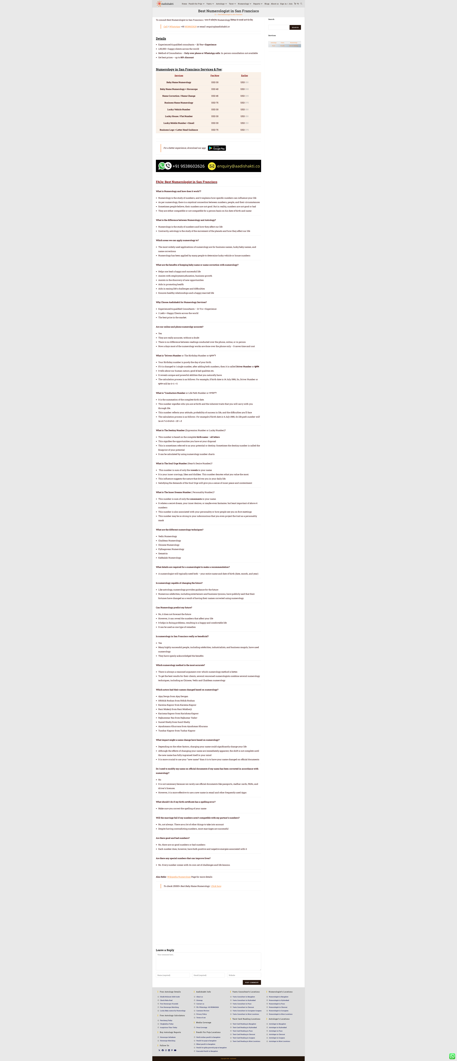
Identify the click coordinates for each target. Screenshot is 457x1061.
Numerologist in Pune (277, 1004)
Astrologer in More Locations (279, 1041)
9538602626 (190, 26)
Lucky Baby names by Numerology (173, 1011)
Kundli (282, 46)
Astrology (273, 42)
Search (295, 27)
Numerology (293, 42)
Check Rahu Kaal (166, 1000)
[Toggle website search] (301, 3)
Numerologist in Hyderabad (279, 1000)
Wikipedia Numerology (179, 876)
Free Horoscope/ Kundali (169, 1004)
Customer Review (202, 1011)
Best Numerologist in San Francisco (230, 14)
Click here (216, 886)
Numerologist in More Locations (280, 1014)
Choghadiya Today (167, 1024)
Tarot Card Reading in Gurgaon (244, 1038)
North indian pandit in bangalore (208, 1037)
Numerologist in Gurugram (278, 1011)
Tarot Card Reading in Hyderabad (245, 1027)
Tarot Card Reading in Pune (243, 1031)
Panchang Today (166, 1020)
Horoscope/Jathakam (168, 1037)
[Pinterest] (172, 1050)
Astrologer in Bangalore (277, 1024)
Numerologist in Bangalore (278, 997)
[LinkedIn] (169, 1050)
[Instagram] (166, 1050)
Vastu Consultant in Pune (242, 1004)
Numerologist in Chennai (278, 1007)
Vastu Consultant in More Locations (246, 1014)
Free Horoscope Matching (169, 1007)
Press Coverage (201, 1027)
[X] (159, 1050)
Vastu (282, 42)
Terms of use (201, 1017)
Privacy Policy (201, 1014)
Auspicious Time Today (168, 1027)
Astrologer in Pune (276, 1031)
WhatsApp (174, 26)
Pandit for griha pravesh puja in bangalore (211, 1047)
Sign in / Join (286, 4)
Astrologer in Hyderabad (278, 1027)
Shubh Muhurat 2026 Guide (170, 997)
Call (165, 26)
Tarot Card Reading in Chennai (244, 1034)
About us (199, 997)
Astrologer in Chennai (277, 1034)
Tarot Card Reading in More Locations (246, 1041)
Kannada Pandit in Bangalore (207, 1051)
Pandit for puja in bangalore (206, 1041)
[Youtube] (175, 1050)
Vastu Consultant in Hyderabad (244, 1000)
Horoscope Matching (167, 1041)
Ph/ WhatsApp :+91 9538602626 (207, 1007)
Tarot (273, 46)
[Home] (215, 14)
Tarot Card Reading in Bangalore (244, 1024)
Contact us (200, 1004)
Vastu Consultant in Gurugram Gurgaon (247, 1011)
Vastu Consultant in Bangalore (244, 997)
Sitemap (199, 1000)
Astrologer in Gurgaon (277, 1038)
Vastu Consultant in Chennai (243, 1007)
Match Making (293, 46)
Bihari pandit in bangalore (205, 1044)
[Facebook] (163, 1050)
